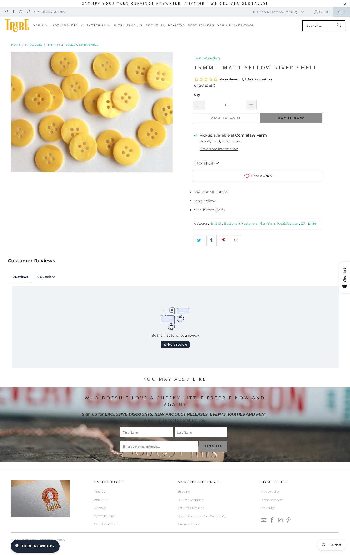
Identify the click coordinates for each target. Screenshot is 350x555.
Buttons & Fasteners (241, 223)
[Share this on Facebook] (211, 240)
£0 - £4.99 (308, 223)
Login (324, 12)
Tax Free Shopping (190, 499)
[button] (41, 26)
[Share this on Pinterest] (224, 240)
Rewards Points (188, 524)
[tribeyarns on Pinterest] (28, 12)
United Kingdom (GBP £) (275, 12)
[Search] (339, 25)
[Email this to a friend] (236, 240)
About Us (100, 499)
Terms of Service (271, 499)
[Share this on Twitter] (199, 240)
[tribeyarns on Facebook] (13, 12)
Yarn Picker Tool (105, 524)
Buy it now (291, 118)
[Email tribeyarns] (6, 12)
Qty (197, 95)
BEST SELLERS (104, 516)
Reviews (100, 508)
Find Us (99, 491)
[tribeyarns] (17, 25)
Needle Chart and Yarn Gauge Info (201, 516)
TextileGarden (207, 58)
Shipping (183, 491)
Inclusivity (267, 508)
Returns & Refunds (190, 508)
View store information (219, 149)
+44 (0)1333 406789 (49, 12)
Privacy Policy (270, 491)
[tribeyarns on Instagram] (21, 12)
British (216, 223)
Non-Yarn (267, 223)
